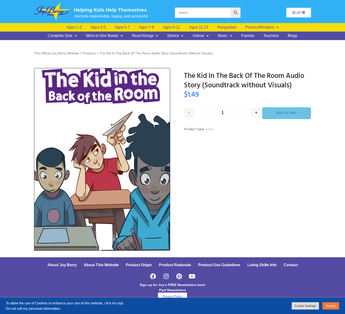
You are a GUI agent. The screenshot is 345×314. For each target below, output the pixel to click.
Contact (291, 265)
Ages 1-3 (73, 27)
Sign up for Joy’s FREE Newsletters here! (172, 285)
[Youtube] (192, 276)
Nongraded (226, 27)
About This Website (101, 265)
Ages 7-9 (146, 27)
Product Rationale (175, 265)
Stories (173, 36)
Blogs (292, 36)
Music (223, 36)
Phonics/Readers (259, 27)
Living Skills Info (262, 265)
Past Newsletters (172, 290)
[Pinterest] (179, 276)
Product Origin (139, 265)
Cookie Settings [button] (305, 306)
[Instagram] (166, 276)
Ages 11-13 (198, 27)
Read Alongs (142, 36)
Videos (198, 36)
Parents (247, 36)
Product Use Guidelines (219, 265)
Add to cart (286, 113)
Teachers (271, 36)
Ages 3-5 (98, 27)
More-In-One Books (102, 36)
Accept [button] (331, 306)
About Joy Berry (62, 265)
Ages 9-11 (171, 27)
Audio (209, 129)
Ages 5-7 (122, 27)
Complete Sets (60, 36)
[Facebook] (153, 276)
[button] (261, 27)
